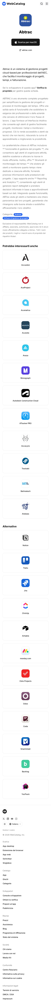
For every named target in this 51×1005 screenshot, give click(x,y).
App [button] (4, 875)
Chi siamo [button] (7, 949)
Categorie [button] (7, 883)
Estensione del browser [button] (13, 850)
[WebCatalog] (5, 811)
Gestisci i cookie (9, 830)
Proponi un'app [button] (9, 904)
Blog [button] (5, 929)
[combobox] (15, 824)
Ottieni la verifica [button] (10, 900)
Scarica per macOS (27, 42)
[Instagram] (16, 819)
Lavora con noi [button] (9, 953)
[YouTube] (12, 819)
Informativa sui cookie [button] (12, 978)
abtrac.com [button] (27, 50)
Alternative (10, 526)
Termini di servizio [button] (11, 990)
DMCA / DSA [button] (8, 994)
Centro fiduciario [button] (10, 970)
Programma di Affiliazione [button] (14, 933)
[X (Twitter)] (4, 819)
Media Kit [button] (7, 957)
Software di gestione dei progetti (16, 218)
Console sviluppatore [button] (12, 895)
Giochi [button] (5, 879)
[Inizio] (13, 4)
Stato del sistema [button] (10, 937)
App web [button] (7, 854)
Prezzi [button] (5, 920)
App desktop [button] (8, 846)
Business (18, 214)
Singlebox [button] (7, 863)
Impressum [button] (7, 999)
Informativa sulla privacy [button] (13, 974)
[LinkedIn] (8, 819)
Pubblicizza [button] (8, 908)
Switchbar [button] (7, 859)
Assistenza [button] (8, 924)
